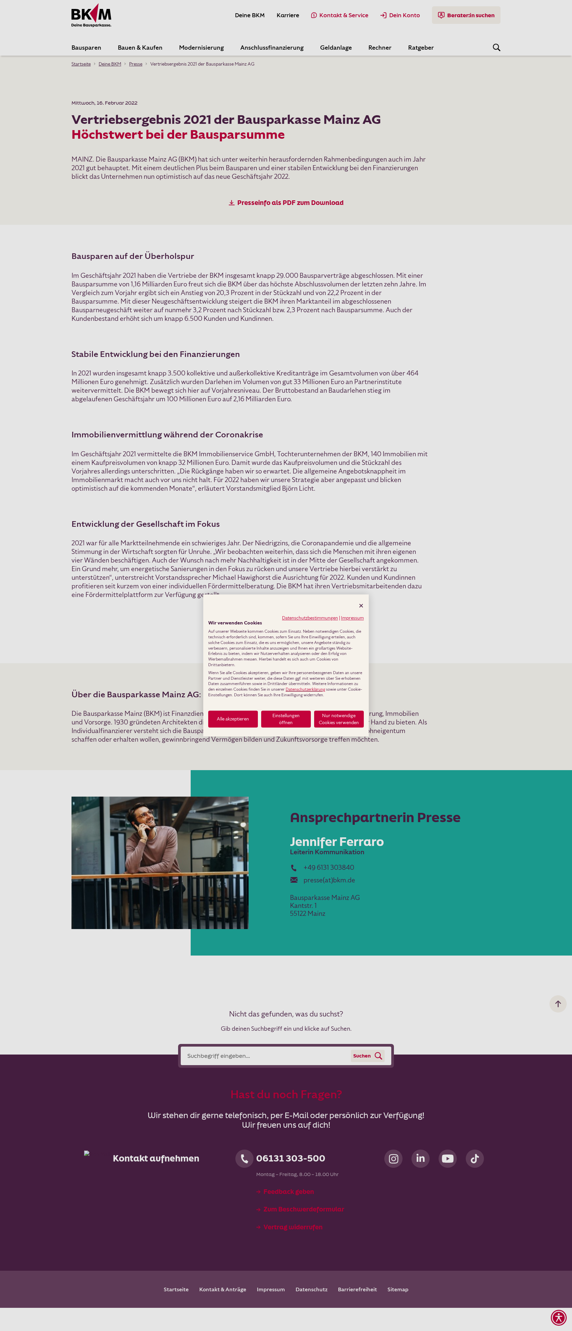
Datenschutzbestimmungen (310, 617)
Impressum (352, 617)
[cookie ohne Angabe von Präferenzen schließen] (361, 606)
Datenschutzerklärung (305, 689)
